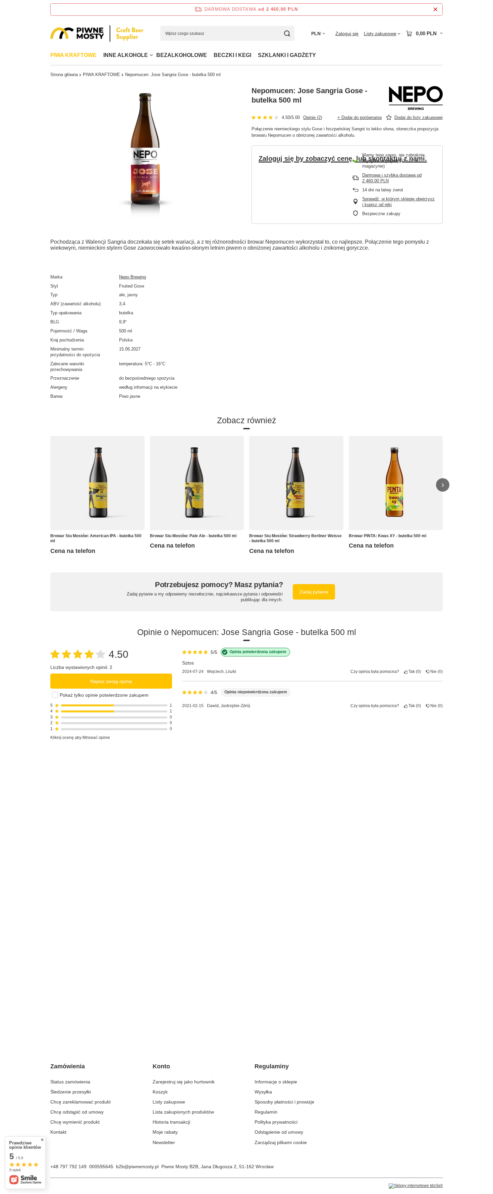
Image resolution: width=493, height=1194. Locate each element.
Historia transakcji (171, 1122)
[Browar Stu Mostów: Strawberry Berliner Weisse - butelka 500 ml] (296, 483)
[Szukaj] (286, 33)
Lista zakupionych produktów (183, 1112)
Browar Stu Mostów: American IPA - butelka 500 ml (96, 538)
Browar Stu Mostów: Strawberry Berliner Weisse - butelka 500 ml (295, 538)
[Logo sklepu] (97, 33)
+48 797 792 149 (68, 1166)
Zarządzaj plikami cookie (281, 1142)
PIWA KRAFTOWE (73, 55)
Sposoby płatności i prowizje (284, 1102)
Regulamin (266, 1112)
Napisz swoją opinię (111, 681)
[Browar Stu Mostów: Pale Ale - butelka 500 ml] (197, 483)
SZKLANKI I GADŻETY (287, 55)
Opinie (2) (312, 117)
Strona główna (64, 74)
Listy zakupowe (169, 1102)
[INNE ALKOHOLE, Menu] (151, 55)
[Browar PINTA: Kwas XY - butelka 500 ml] (396, 483)
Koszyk (160, 1091)
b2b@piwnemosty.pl (137, 1166)
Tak (413, 671)
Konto (161, 1066)
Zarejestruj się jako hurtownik (184, 1081)
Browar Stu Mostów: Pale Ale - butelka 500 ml (193, 535)
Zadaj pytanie (313, 591)
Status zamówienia (70, 1081)
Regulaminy (272, 1066)
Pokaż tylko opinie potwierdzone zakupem (104, 695)
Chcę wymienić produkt (75, 1122)
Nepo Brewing (132, 276)
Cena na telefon (72, 551)
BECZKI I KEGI (232, 55)
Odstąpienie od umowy (279, 1132)
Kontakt (58, 1132)
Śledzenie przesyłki (70, 1091)
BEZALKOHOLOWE (181, 55)
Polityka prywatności (276, 1122)
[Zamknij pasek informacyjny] (435, 9)
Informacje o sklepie (276, 1081)
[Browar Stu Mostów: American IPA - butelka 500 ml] (97, 483)
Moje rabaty (165, 1132)
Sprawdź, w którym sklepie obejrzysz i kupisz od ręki (398, 201)
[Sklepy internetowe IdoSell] (416, 1186)
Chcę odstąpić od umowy (77, 1112)
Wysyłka (263, 1091)
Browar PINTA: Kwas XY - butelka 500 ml (387, 535)
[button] (442, 485)
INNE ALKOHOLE (125, 55)
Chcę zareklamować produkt (80, 1102)
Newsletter (164, 1142)
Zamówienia (67, 1066)
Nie (435, 671)
